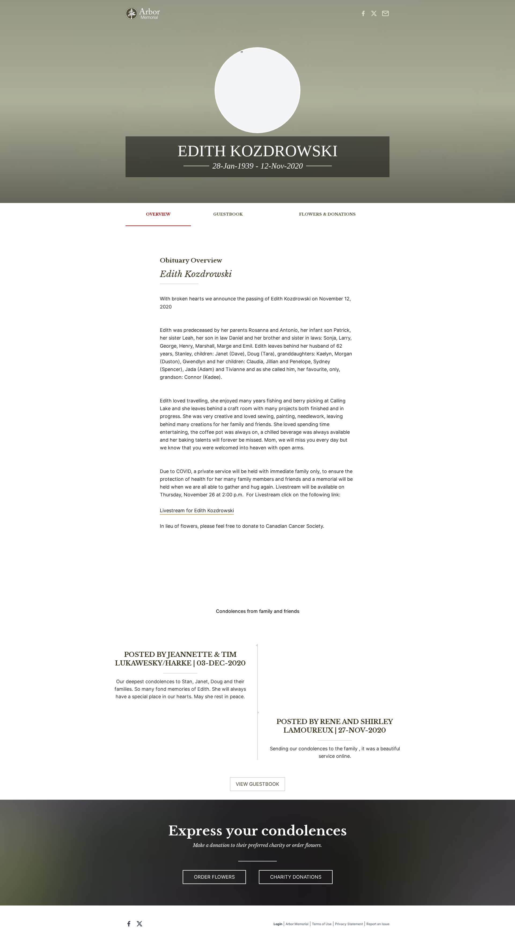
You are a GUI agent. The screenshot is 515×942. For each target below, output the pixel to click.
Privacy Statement (349, 924)
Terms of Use (322, 924)
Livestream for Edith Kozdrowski (197, 510)
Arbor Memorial (297, 924)
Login (278, 924)
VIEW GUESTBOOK (257, 784)
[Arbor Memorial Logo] (143, 14)
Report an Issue (377, 924)
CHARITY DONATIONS (295, 877)
